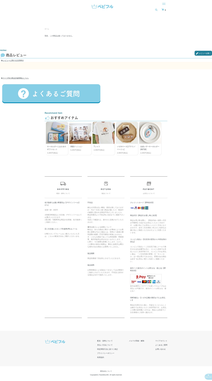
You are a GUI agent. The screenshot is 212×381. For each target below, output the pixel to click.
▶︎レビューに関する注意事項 (12, 60)
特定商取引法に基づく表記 (107, 349)
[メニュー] (163, 3)
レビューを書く (204, 53)
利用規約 (100, 357)
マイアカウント (161, 340)
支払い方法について (105, 345)
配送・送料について (105, 340)
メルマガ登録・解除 (136, 340)
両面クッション (76, 146)
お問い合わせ (160, 349)
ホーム (47, 29)
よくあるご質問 (161, 345)
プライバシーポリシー (105, 353)
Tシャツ (97, 146)
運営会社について (106, 371)
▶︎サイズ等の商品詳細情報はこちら (15, 78)
